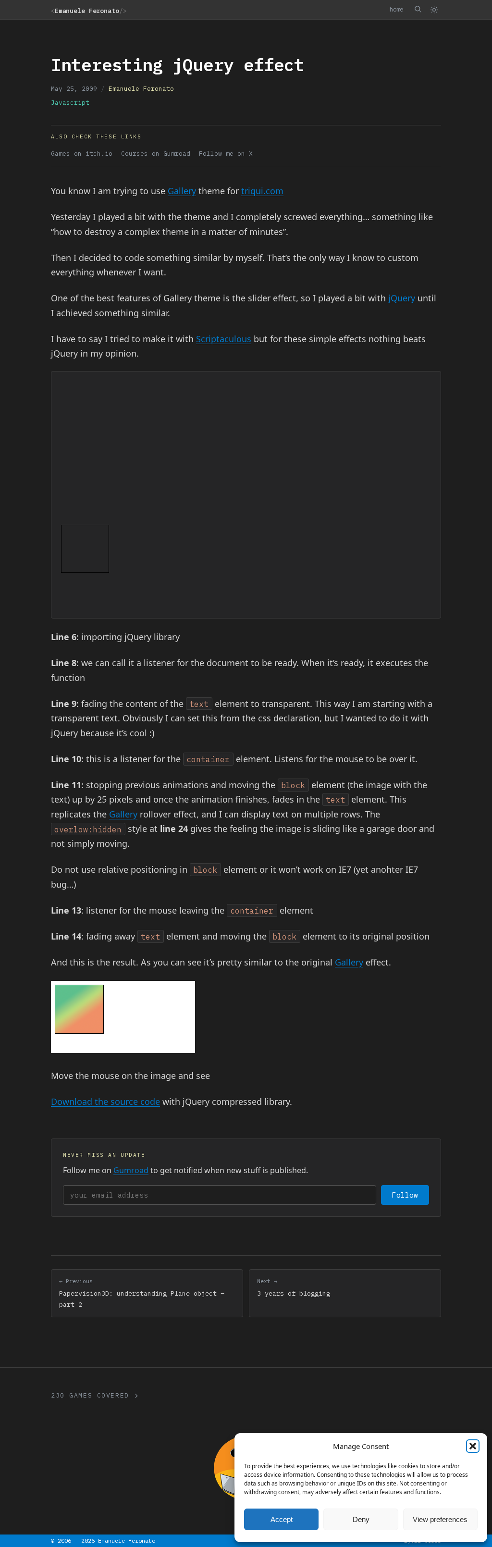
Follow (405, 1195)
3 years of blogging (293, 1287)
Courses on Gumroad (155, 153)
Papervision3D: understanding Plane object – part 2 (141, 1293)
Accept (282, 1519)
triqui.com (262, 191)
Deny (361, 1519)
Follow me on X (226, 153)
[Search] (417, 9)
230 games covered (90, 1395)
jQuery (401, 298)
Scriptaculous (223, 339)
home (396, 9)
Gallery (182, 191)
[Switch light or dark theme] (434, 9)
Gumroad (130, 1170)
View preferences (440, 1519)
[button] (473, 1446)
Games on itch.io (81, 153)
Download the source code (105, 1101)
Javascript (70, 103)
